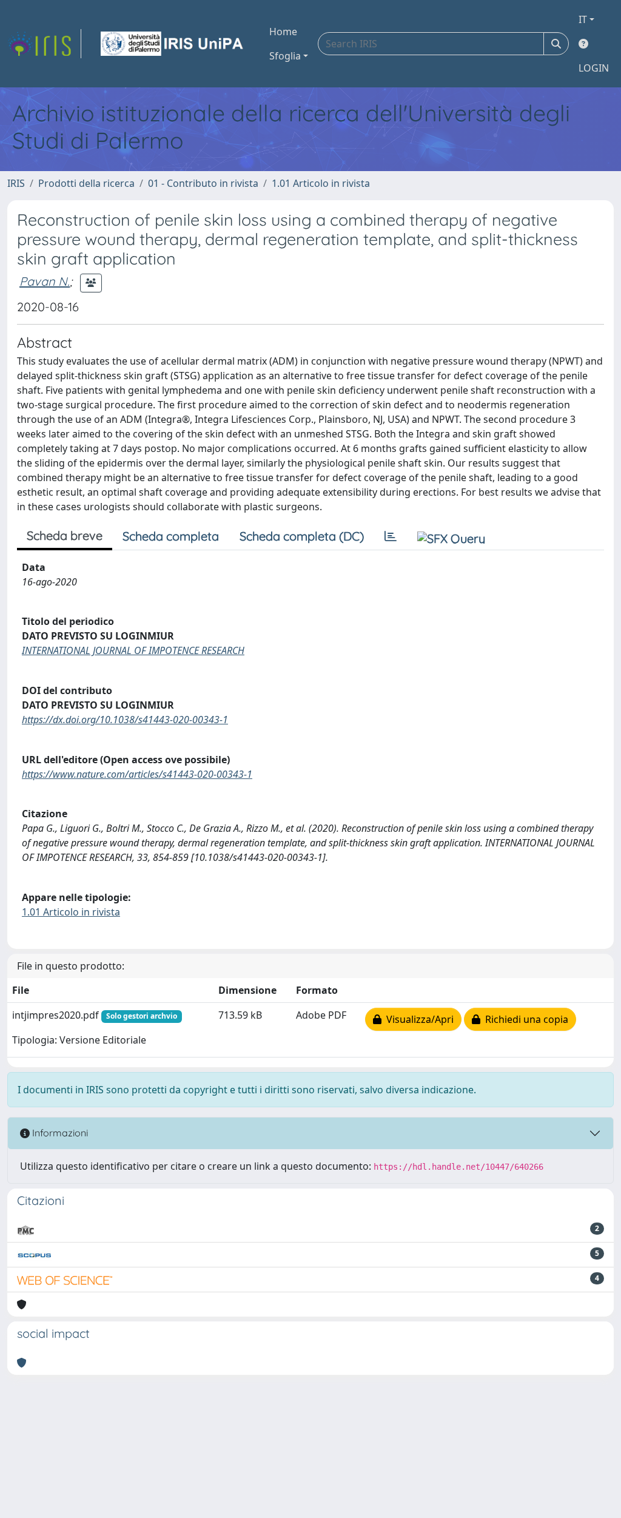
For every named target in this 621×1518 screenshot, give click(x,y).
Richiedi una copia (524, 1019)
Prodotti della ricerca (86, 183)
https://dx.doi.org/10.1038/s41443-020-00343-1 (125, 719)
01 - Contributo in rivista (203, 183)
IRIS (16, 183)
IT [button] (583, 19)
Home (283, 31)
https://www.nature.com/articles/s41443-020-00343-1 (137, 774)
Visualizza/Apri (417, 1019)
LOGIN (594, 68)
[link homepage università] (173, 43)
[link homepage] (44, 43)
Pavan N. (44, 281)
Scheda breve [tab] (64, 535)
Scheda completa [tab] (171, 536)
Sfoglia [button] (285, 55)
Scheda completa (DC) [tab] (302, 536)
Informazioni (59, 1133)
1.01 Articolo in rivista (321, 183)
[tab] (390, 536)
